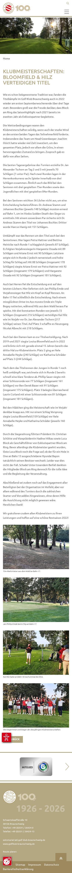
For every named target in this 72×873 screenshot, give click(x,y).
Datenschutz (51, 864)
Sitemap (20, 864)
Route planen (10, 851)
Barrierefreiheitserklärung (18, 869)
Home (6, 58)
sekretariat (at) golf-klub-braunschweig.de (24, 840)
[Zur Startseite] (17, 8)
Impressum (34, 864)
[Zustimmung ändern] (7, 861)
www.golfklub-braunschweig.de (19, 843)
